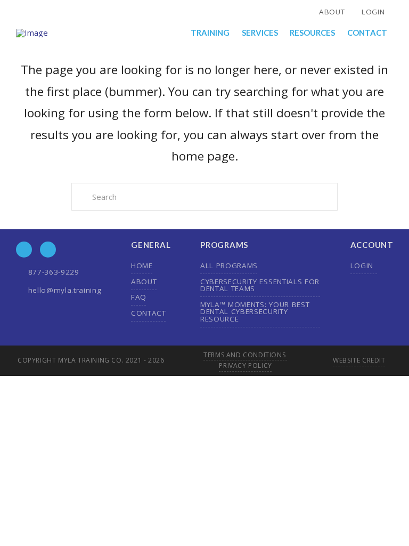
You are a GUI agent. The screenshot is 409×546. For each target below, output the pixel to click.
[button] (210, 33)
